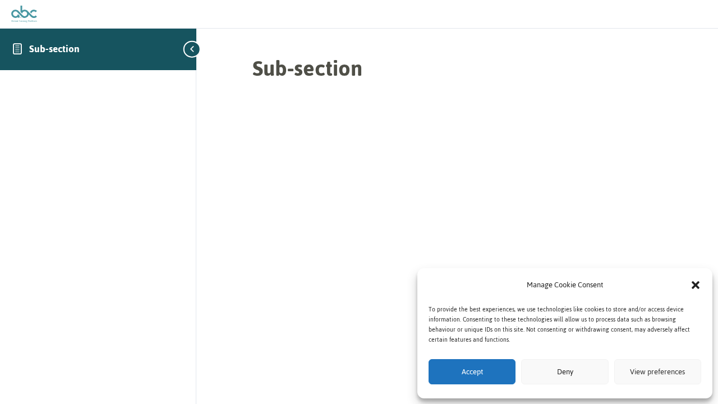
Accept (472, 372)
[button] (695, 285)
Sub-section (54, 48)
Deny (565, 372)
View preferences (657, 372)
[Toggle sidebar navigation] (193, 49)
